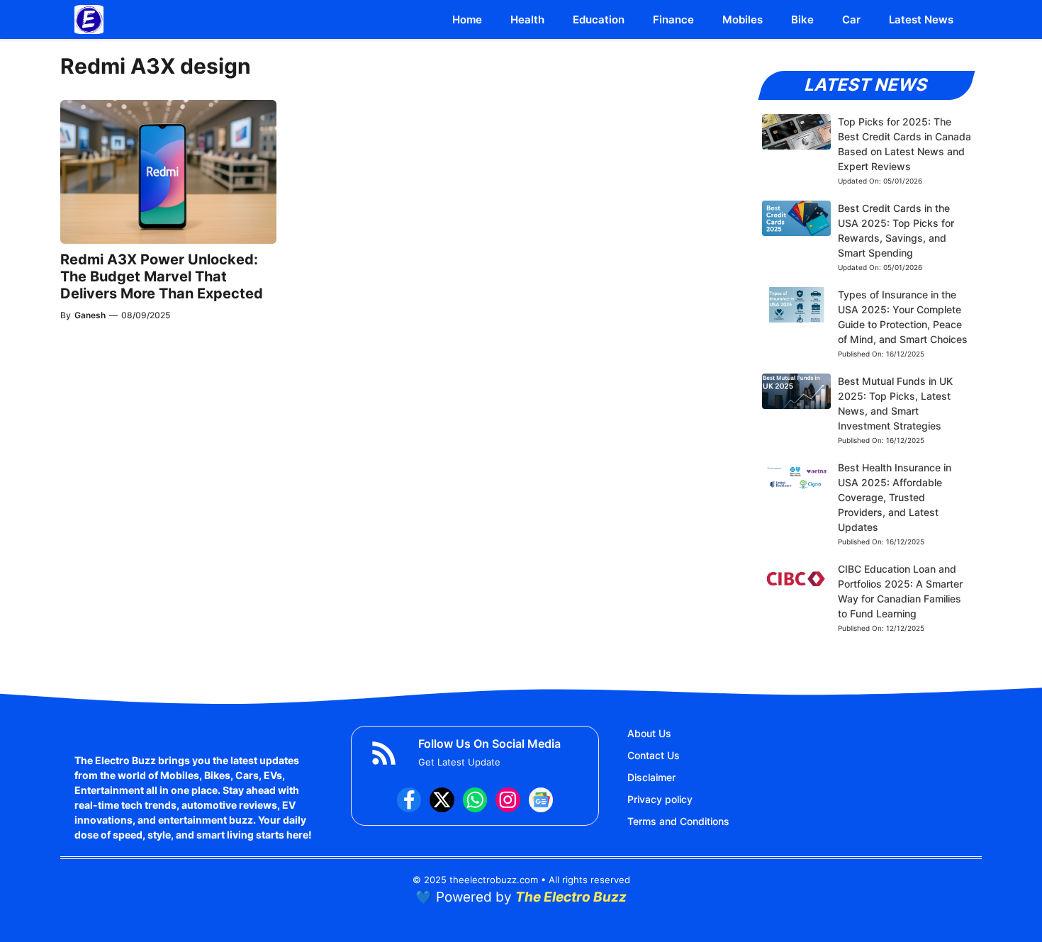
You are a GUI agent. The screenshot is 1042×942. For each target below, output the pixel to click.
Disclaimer (651, 777)
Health (527, 19)
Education (598, 19)
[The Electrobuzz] (88, 19)
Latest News (921, 19)
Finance (673, 19)
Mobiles (742, 19)
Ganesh (90, 315)
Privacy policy (660, 799)
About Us (649, 733)
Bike (802, 19)
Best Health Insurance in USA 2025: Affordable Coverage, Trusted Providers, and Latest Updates (894, 497)
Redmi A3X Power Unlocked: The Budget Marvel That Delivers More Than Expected (161, 276)
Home (467, 19)
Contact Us (653, 755)
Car (851, 19)
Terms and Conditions (678, 821)
